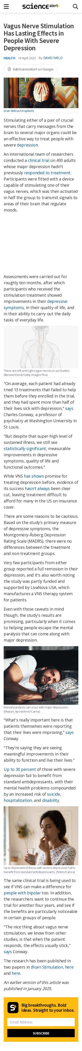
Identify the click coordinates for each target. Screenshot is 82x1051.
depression (27, 145)
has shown (34, 476)
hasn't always (37, 488)
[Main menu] (8, 6)
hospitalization (18, 800)
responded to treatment (47, 172)
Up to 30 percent (20, 769)
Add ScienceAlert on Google (33, 69)
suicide (53, 794)
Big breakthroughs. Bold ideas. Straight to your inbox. (48, 1008)
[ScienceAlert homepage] (41, 6)
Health (9, 58)
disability (50, 800)
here (69, 967)
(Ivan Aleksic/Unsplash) (19, 111)
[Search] (75, 6)
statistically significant (25, 448)
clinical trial (38, 160)
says (69, 408)
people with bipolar (22, 893)
